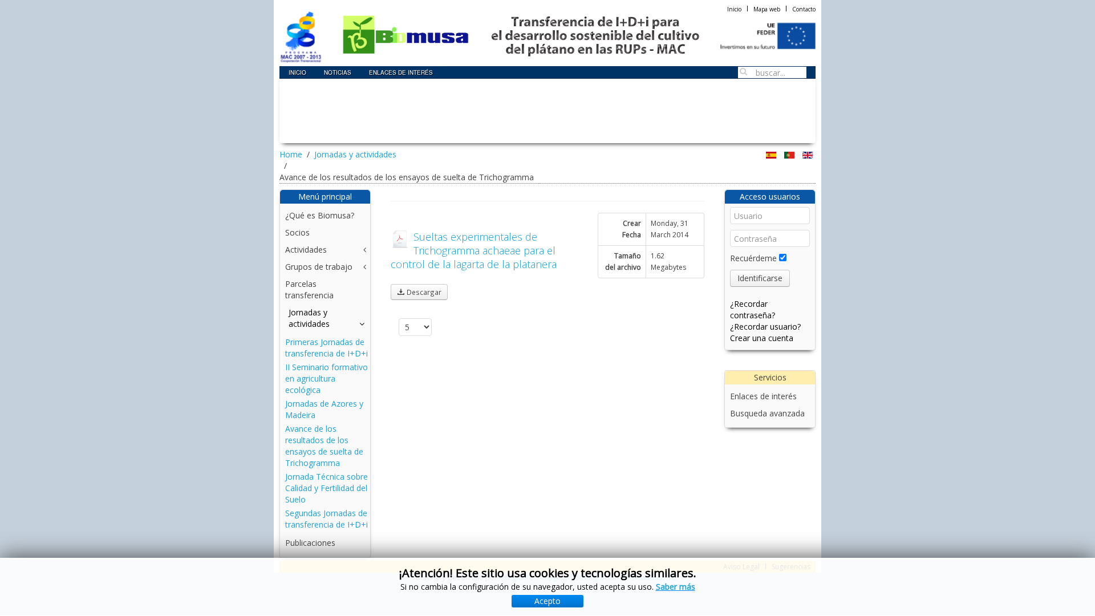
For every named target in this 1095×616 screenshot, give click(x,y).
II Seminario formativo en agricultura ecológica (326, 378)
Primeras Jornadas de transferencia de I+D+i (326, 348)
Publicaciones (310, 542)
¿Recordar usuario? (765, 326)
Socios (297, 232)
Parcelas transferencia (309, 289)
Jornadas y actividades (355, 154)
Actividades (306, 249)
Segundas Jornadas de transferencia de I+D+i (326, 519)
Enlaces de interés (763, 396)
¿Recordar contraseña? (752, 309)
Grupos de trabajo (318, 266)
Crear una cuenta (761, 338)
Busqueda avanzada (767, 413)
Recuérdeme (753, 258)
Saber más (675, 586)
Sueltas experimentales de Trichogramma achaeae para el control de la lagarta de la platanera (474, 250)
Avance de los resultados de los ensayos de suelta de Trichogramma (324, 445)
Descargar (423, 292)
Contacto (804, 9)
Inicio (734, 9)
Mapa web (766, 9)
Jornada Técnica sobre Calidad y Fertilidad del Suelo (326, 488)
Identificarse (759, 278)
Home (290, 154)
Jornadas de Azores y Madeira (324, 409)
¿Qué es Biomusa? (319, 215)
